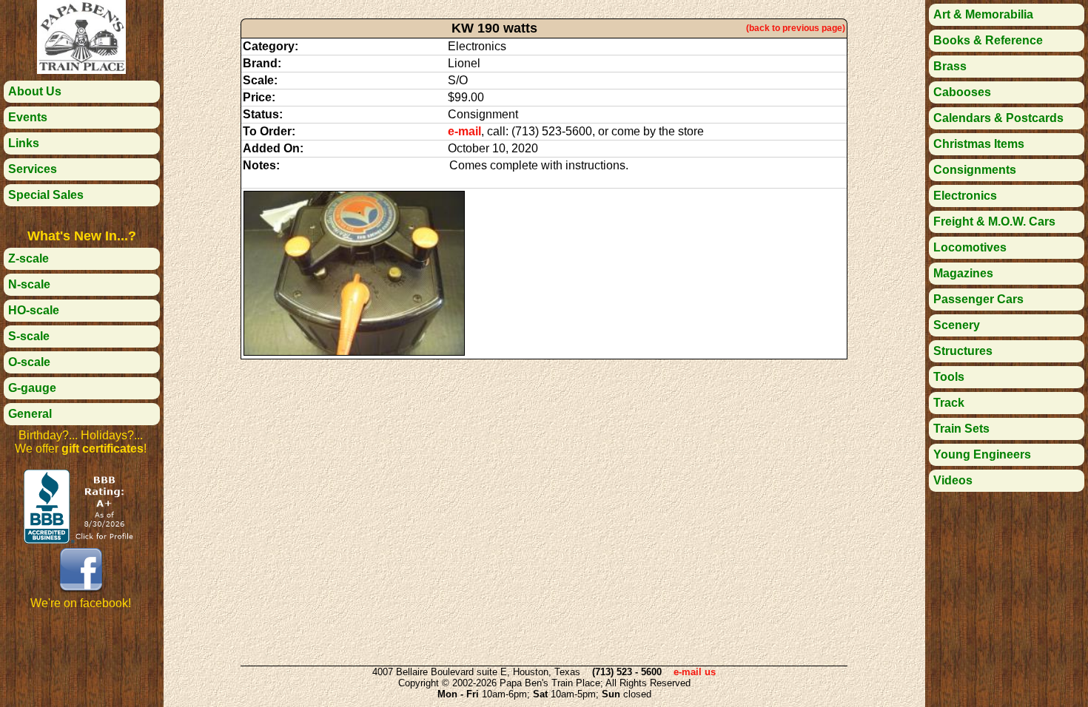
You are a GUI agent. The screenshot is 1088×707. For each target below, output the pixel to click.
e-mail (464, 131)
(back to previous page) (795, 28)
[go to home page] (81, 70)
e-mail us (695, 671)
